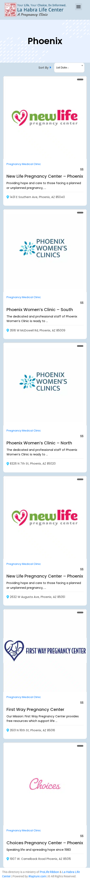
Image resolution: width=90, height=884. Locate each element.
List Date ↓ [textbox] (62, 67)
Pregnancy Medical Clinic (23, 164)
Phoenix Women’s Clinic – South (39, 309)
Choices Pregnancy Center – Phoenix (44, 843)
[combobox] (69, 68)
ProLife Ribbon (49, 872)
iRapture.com (37, 876)
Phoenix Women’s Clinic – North (39, 443)
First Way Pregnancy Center (35, 709)
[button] (78, 6)
